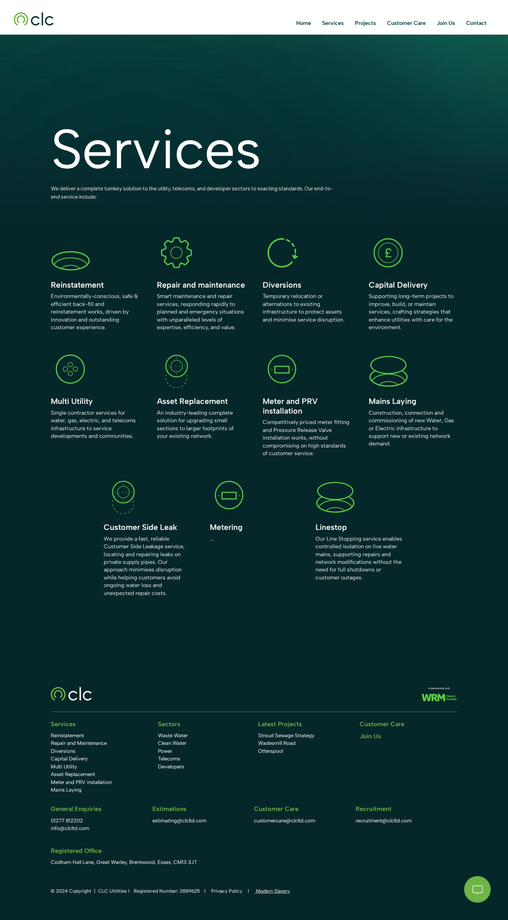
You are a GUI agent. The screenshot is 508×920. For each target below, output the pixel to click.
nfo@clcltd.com (70, 828)
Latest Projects (280, 724)
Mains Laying (392, 401)
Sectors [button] (169, 724)
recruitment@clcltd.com (384, 821)
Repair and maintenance (201, 285)
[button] (333, 23)
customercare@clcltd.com (284, 821)
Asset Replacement (192, 401)
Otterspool (270, 751)
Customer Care (382, 724)
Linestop (331, 527)
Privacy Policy (226, 891)
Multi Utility (72, 401)
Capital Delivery (398, 285)
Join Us (370, 736)
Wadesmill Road (276, 743)
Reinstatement (77, 285)
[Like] (477, 889)
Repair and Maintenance (79, 743)
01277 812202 (67, 821)
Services (63, 724)
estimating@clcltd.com (179, 821)
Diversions (282, 285)
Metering (226, 527)
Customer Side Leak (140, 527)
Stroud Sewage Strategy (286, 735)
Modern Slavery (272, 891)
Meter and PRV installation (290, 406)
